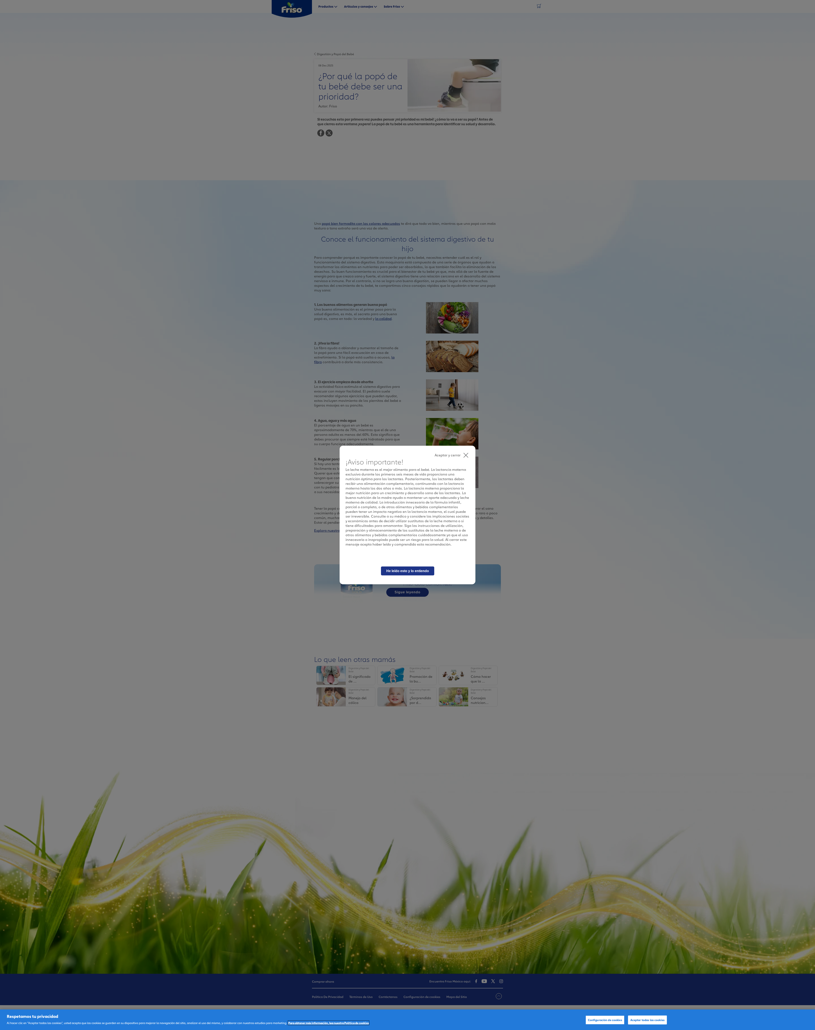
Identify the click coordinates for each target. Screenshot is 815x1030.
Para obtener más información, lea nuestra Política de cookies (328, 1023)
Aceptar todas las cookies (647, 1020)
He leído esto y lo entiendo (407, 571)
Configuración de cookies (605, 1020)
